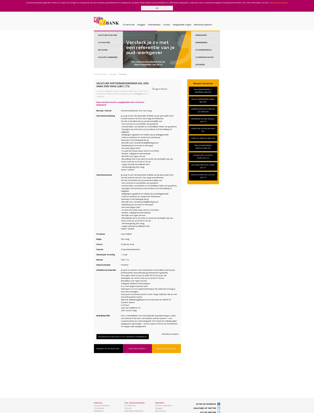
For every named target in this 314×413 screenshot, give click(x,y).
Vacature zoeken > (137, 348)
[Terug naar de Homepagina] (106, 21)
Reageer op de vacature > (108, 348)
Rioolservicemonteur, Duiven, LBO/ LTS (203, 166)
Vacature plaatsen (107, 35)
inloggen (138, 93)
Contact (166, 24)
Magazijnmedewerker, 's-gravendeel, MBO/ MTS (203, 90)
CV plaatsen (104, 42)
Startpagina (113, 74)
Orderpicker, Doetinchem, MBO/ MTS (203, 129)
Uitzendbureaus (203, 50)
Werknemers (201, 42)
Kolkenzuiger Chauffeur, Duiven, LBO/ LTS (203, 156)
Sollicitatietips (154, 24)
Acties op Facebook (206, 404)
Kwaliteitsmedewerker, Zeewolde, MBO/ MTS (203, 146)
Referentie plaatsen (203, 24)
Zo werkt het (129, 24)
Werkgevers (201, 35)
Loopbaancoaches (204, 57)
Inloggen (141, 24)
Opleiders (200, 64)
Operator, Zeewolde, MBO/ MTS (203, 138)
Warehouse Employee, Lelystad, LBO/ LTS (203, 176)
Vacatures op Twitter (204, 408)
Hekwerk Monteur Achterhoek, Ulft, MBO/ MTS (203, 110)
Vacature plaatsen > (166, 348)
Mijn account (160, 411)
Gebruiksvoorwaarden (278, 2)
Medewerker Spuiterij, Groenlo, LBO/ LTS (203, 120)
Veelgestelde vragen (182, 24)
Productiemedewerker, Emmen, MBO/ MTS (203, 100)
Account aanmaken (108, 57)
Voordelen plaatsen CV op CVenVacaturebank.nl (122, 336)
